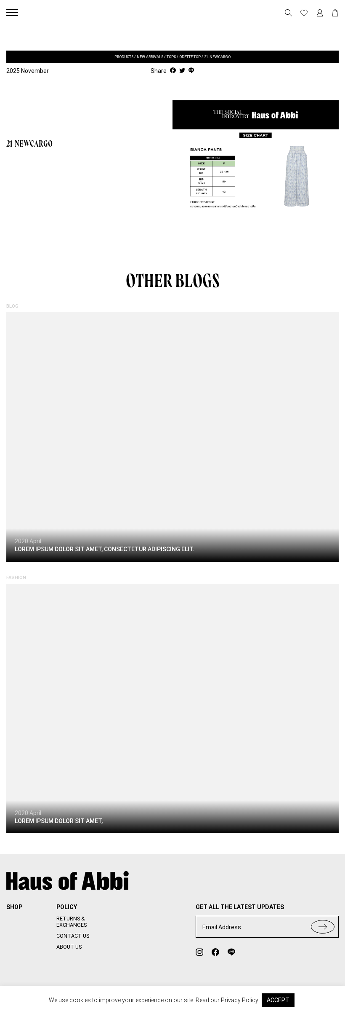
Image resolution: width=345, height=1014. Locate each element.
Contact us (72, 936)
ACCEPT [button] (278, 1000)
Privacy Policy (239, 1000)
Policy (66, 907)
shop (14, 907)
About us (69, 947)
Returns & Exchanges (71, 921)
